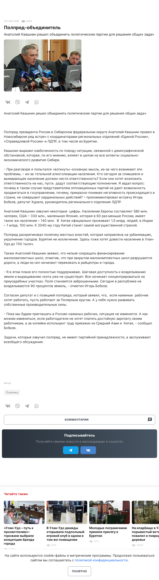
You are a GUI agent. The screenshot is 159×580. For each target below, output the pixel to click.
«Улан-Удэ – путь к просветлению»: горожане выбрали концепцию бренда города (19, 535)
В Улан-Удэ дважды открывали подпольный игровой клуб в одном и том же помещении (65, 534)
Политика (12, 392)
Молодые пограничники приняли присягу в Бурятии (108, 532)
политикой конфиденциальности (101, 560)
